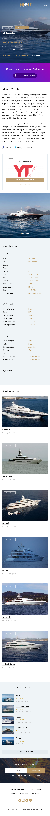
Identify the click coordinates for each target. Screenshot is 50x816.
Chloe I (19, 717)
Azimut (18, 701)
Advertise (12, 789)
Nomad (5, 523)
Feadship (5, 668)
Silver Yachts (5, 621)
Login (45, 5)
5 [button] (26, 233)
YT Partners (25, 161)
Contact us (35, 794)
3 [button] (23, 233)
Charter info (25, 184)
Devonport (5, 574)
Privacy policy (24, 794)
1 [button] (21, 233)
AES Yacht (19, 733)
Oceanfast (5, 527)
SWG (18, 696)
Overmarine (19, 712)
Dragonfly (6, 617)
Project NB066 (22, 727)
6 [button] (27, 233)
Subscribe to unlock (26, 75)
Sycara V (6, 429)
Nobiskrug (5, 433)
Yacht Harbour (26, 5)
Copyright (14, 794)
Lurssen (4, 480)
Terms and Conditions (34, 789)
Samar (5, 570)
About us (20, 789)
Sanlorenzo (19, 722)
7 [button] (28, 233)
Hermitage (7, 476)
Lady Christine (8, 664)
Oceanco (5, 50)
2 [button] (22, 233)
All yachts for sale (25, 751)
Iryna (18, 738)
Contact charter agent (25, 180)
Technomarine (22, 706)
